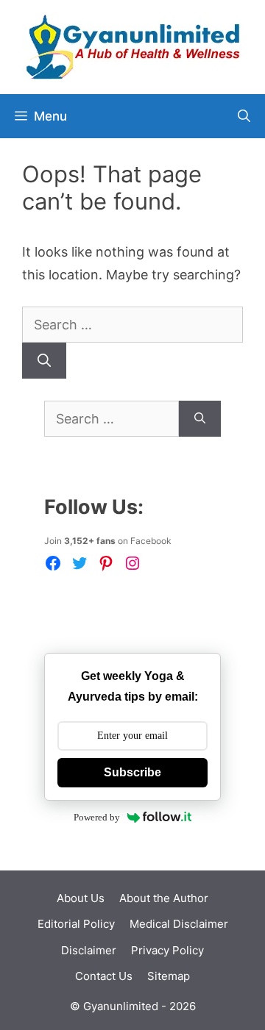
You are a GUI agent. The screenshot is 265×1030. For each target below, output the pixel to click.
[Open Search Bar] (244, 116)
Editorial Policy (76, 924)
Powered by (97, 817)
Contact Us (103, 976)
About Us (81, 898)
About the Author (163, 898)
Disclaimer (88, 950)
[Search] (44, 361)
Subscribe (132, 772)
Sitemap (168, 976)
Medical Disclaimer (179, 924)
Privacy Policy (167, 950)
